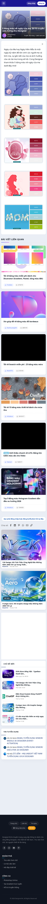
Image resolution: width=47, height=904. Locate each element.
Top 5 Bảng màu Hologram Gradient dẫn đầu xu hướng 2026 (22, 499)
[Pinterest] (19, 848)
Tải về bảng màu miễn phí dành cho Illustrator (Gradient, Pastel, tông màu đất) (23, 277)
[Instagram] (9, 848)
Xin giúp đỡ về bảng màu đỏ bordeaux (21, 321)
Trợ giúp (34, 823)
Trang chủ (13, 823)
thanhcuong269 (12, 328)
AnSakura (10, 416)
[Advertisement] (23, 636)
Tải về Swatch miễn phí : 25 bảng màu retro (23, 364)
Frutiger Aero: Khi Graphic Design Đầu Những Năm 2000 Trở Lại (22, 605)
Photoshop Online (10, 880)
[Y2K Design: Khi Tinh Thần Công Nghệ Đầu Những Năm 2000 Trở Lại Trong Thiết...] (23, 545)
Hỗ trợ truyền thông (11, 887)
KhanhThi (5, 566)
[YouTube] (14, 848)
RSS (32, 828)
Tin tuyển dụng (11, 732)
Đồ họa (6, 557)
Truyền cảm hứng (29, 35)
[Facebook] (4, 848)
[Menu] (3, 3)
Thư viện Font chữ (10, 860)
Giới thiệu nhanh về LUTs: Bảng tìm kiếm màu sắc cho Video (23, 454)
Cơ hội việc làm (9, 864)
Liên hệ (24, 823)
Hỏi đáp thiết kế (10, 867)
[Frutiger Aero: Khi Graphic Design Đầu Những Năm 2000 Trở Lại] (23, 586)
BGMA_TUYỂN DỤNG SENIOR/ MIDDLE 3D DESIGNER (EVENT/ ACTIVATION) (25, 741)
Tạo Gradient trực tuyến (13, 884)
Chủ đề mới (9, 664)
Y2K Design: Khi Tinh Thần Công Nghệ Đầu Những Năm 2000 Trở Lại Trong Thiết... (22, 563)
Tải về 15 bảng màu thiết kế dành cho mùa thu (23, 408)
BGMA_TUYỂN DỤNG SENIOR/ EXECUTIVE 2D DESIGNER (25, 748)
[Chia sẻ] (42, 44)
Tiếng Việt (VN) (20, 828)
